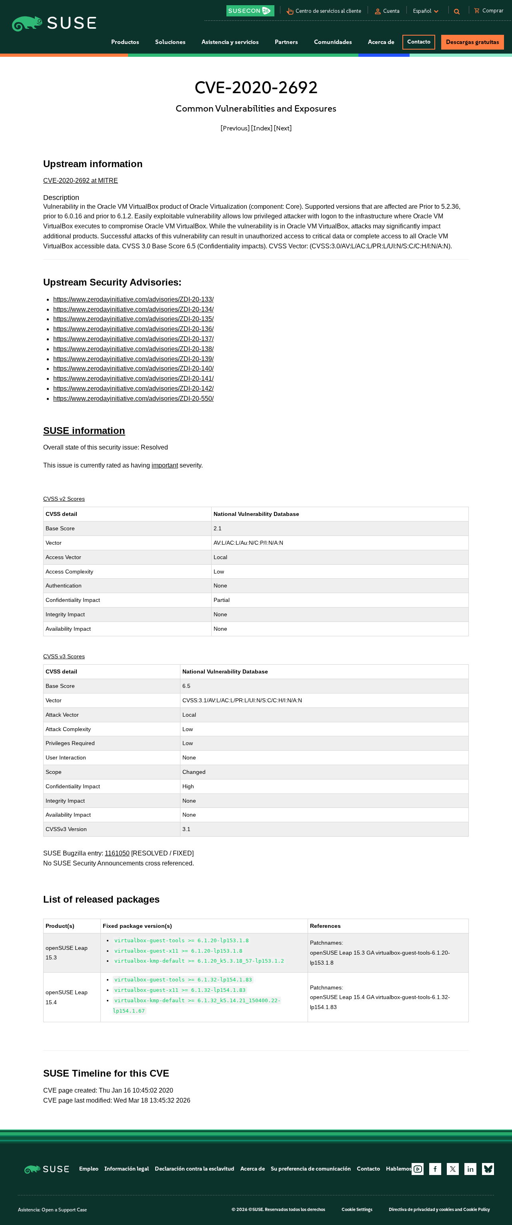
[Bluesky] (488, 1169)
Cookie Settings (357, 1209)
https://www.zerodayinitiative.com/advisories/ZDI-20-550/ (133, 398)
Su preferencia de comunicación (311, 1168)
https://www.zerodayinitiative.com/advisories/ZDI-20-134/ (133, 309)
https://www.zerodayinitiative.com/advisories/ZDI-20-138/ (133, 349)
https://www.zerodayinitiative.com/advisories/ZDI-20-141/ (133, 378)
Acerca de (252, 1168)
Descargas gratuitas (472, 42)
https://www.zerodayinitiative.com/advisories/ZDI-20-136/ (133, 329)
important (165, 465)
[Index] (261, 128)
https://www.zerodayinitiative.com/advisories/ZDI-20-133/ (133, 299)
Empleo (88, 1168)
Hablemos (399, 1168)
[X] (453, 1169)
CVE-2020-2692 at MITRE (80, 180)
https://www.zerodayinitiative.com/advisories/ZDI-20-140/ (133, 368)
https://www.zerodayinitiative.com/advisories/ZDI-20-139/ (133, 359)
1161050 (117, 853)
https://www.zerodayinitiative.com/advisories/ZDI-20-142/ (133, 388)
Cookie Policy (476, 1209)
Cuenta (391, 11)
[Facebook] (435, 1169)
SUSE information (84, 430)
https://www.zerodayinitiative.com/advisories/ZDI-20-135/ (133, 319)
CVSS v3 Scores (64, 656)
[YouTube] (418, 1169)
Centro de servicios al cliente (328, 11)
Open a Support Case (64, 1210)
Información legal (126, 1168)
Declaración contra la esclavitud (194, 1168)
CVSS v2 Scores (64, 499)
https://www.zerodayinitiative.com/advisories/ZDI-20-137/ (133, 339)
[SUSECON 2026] (250, 10)
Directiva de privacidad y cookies (421, 1209)
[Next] (283, 128)
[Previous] (235, 128)
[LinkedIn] (470, 1169)
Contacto (418, 41)
